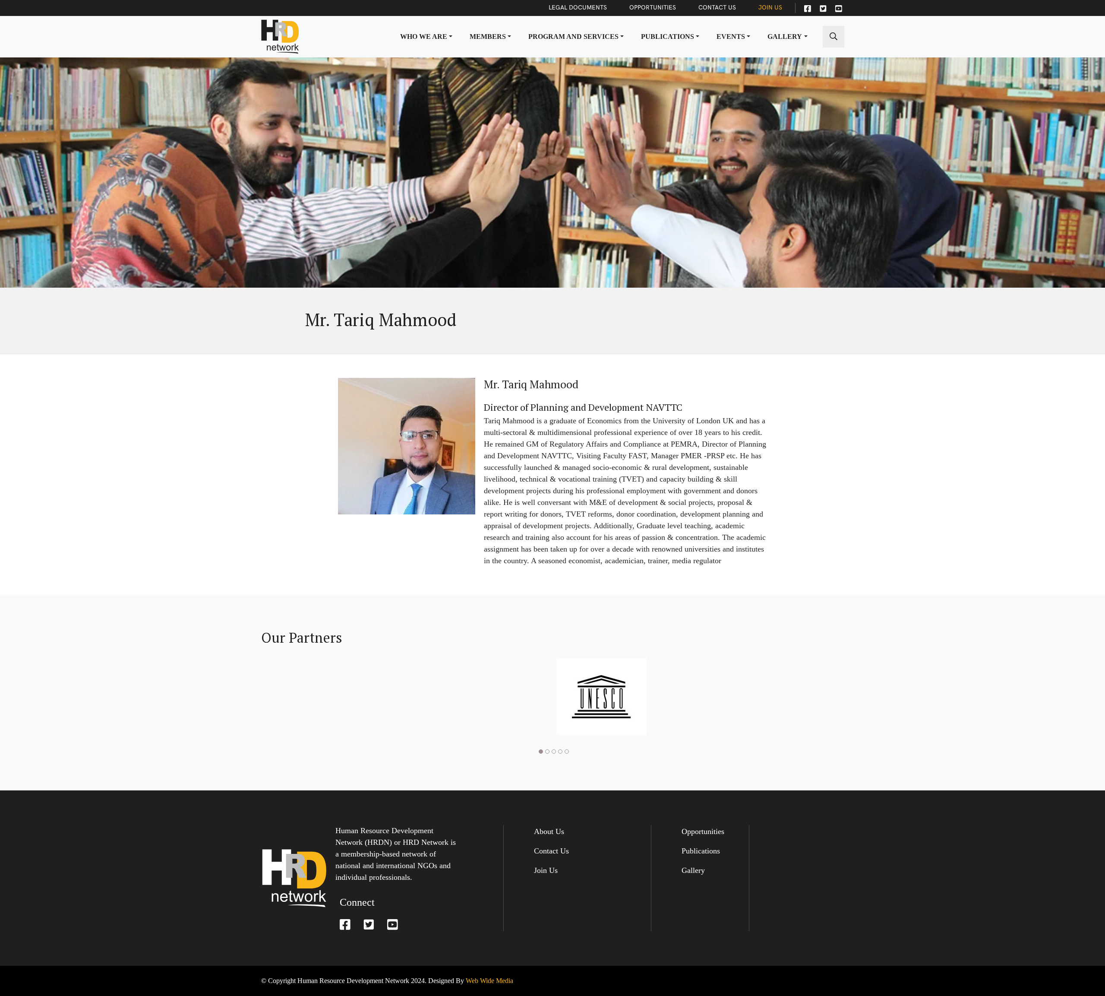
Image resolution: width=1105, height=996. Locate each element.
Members (488, 36)
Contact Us (717, 7)
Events (731, 36)
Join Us (770, 7)
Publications (667, 36)
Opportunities (652, 7)
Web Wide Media (489, 980)
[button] (540, 751)
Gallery (784, 36)
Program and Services (573, 36)
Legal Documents (578, 7)
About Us (549, 831)
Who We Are (423, 36)
